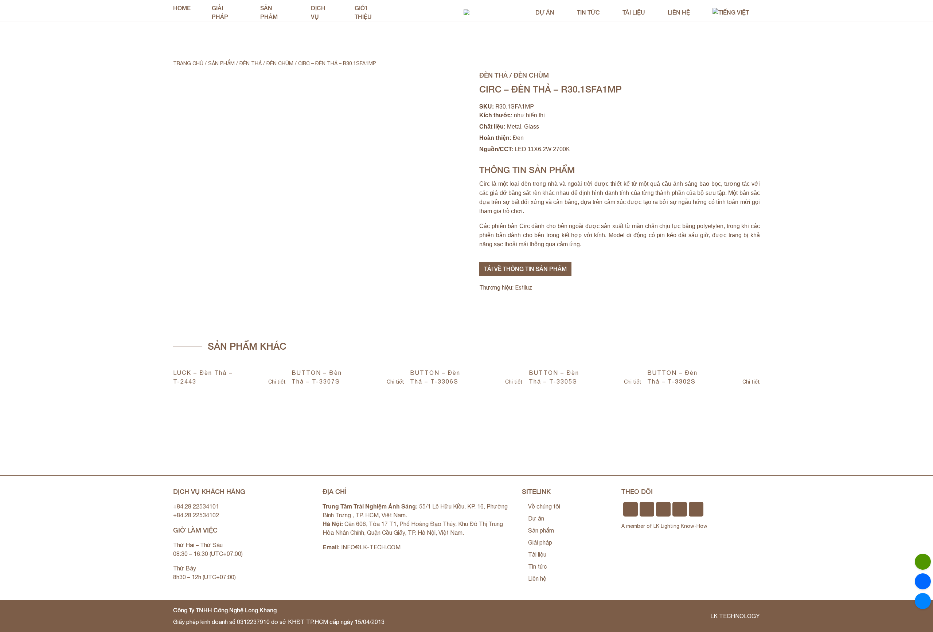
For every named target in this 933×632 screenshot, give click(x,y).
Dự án (544, 12)
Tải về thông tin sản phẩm (525, 268)
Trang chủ (188, 63)
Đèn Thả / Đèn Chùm (266, 63)
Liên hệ (679, 12)
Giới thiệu (363, 12)
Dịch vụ (318, 12)
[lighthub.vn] (923, 601)
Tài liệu (633, 12)
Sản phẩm (269, 12)
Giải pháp (220, 12)
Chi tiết (277, 382)
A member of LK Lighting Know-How (664, 526)
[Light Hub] (466, 11)
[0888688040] (923, 562)
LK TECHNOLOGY (735, 616)
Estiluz (523, 287)
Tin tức (588, 12)
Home (182, 7)
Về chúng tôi (544, 506)
